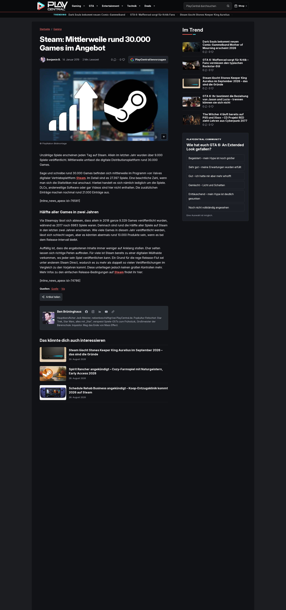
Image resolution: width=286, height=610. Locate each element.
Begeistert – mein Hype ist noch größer (212, 158)
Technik (132, 5)
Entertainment (110, 5)
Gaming (76, 5)
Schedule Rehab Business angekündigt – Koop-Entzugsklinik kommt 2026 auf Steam (118, 390)
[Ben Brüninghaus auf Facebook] (86, 312)
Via (63, 288)
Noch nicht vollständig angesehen (209, 207)
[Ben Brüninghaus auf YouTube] (106, 312)
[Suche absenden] (228, 6)
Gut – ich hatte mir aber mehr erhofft (210, 176)
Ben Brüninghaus (69, 311)
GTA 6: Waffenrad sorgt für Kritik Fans (152, 14)
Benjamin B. (54, 59)
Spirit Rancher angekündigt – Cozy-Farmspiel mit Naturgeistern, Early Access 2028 (116, 371)
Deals (147, 5)
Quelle (54, 288)
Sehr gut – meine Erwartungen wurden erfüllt (215, 167)
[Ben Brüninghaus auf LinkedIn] (100, 312)
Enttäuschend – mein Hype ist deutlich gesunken (211, 196)
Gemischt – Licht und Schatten (207, 185)
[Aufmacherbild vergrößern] (104, 105)
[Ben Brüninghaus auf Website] (113, 312)
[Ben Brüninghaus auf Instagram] (93, 312)
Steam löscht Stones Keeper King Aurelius (205, 14)
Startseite (45, 29)
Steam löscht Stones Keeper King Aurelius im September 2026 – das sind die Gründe (116, 352)
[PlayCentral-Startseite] (52, 6)
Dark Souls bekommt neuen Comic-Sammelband (97, 14)
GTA (91, 5)
